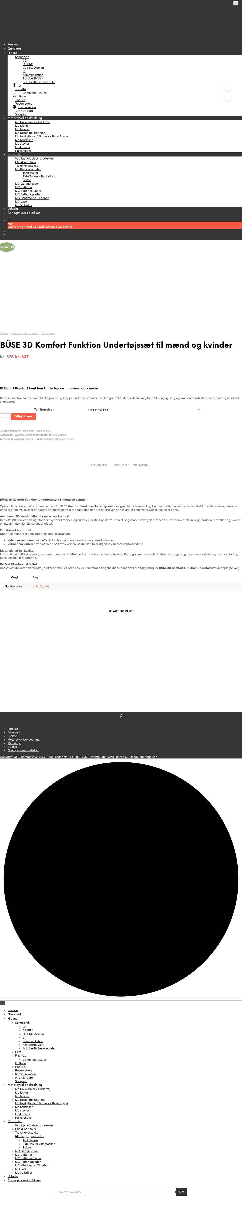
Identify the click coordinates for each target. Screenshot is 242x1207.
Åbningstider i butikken (24, 213)
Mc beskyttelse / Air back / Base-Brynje (41, 136)
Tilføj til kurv (23, 416)
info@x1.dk (98, 756)
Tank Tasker (30, 172)
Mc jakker (21, 125)
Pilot (18, 85)
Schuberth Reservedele (39, 82)
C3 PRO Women (33, 67)
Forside (13, 44)
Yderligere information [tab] (131, 465)
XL (41, 586)
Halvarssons (23, 150)
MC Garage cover (27, 183)
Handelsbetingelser (143, 756)
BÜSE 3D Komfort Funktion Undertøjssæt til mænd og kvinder (39, 439)
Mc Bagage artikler (28, 169)
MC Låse (21, 201)
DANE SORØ (214, 678)
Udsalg (13, 208)
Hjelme (13, 53)
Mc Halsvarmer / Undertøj (32, 122)
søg (181, 1191)
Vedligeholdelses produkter (34, 158)
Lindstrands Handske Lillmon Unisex (26, 678)
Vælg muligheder (17, 690)
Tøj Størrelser (44, 409)
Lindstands (22, 147)
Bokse (27, 180)
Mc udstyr (15, 154)
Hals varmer (48, 334)
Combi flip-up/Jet (34, 92)
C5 (24, 60)
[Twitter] (14, 96)
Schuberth (22, 57)
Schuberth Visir (33, 78)
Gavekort (14, 48)
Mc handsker (24, 140)
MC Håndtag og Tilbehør (32, 198)
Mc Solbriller (23, 205)
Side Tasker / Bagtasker (39, 176)
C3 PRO (28, 64)
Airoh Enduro (24, 110)
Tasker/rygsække (26, 165)
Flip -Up (20, 89)
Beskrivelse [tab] (99, 465)
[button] (8, 220)
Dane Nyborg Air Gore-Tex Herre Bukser (151, 679)
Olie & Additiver (25, 162)
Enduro (20, 100)
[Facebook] (14, 85)
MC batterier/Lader (28, 190)
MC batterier (23, 187)
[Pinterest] (14, 107)
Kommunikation (33, 74)
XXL (47, 586)
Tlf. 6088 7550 (79, 756)
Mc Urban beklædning (30, 132)
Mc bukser (22, 129)
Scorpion (21, 114)
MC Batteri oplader (28, 194)
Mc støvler (22, 143)
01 (24, 71)
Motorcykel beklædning (25, 118)
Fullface (20, 96)
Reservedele (23, 103)
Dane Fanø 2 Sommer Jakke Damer (89, 678)
